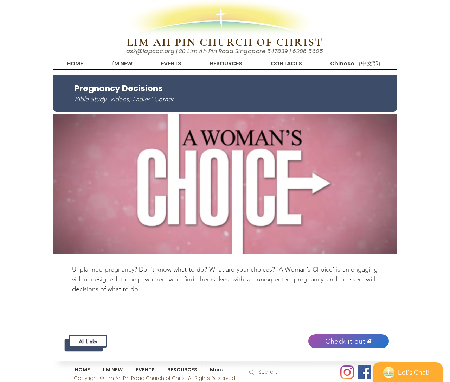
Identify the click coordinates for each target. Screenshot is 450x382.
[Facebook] (364, 372)
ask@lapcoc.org (150, 51)
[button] (122, 63)
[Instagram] (347, 372)
